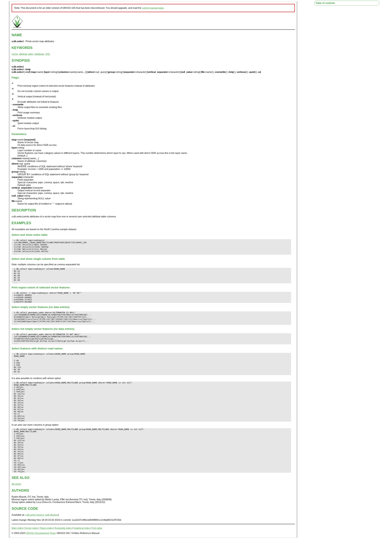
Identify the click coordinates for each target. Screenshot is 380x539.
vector (15, 54)
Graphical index (81, 528)
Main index (17, 528)
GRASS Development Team (41, 533)
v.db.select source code (37, 515)
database (39, 54)
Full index (97, 528)
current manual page (153, 8)
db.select (16, 484)
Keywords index (63, 528)
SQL (47, 54)
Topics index (46, 528)
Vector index (31, 528)
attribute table (26, 54)
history (54, 515)
